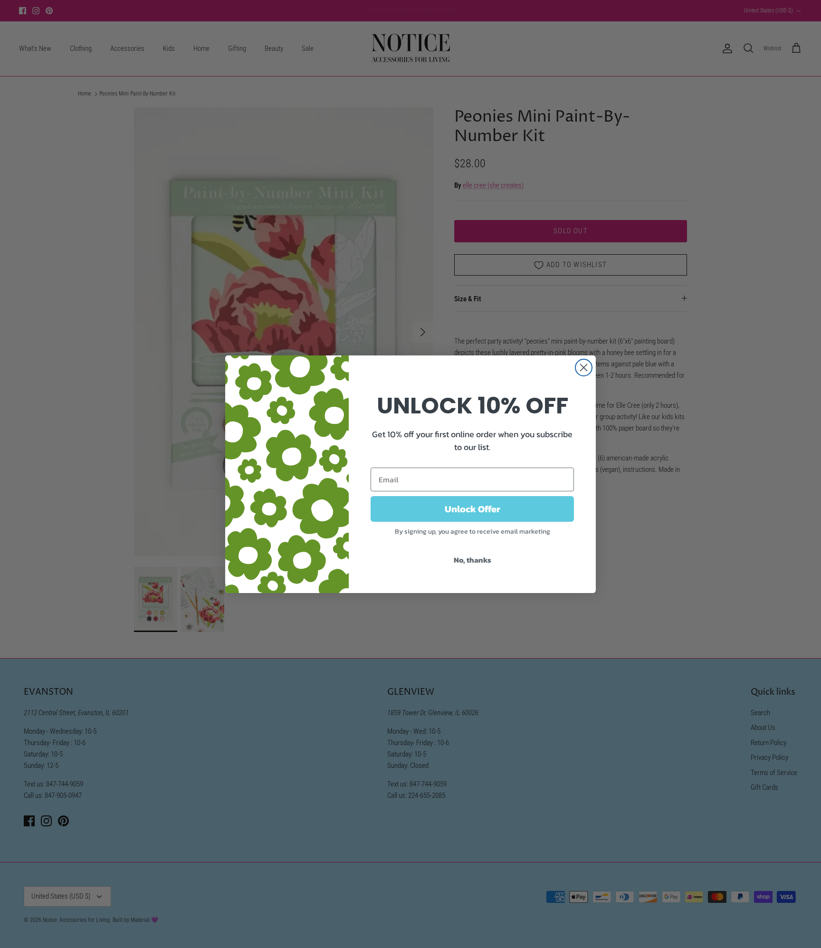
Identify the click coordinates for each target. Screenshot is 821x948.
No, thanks (472, 559)
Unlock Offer (472, 509)
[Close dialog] (583, 367)
